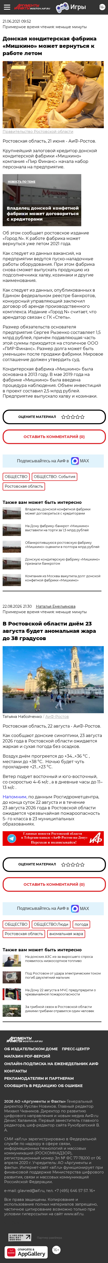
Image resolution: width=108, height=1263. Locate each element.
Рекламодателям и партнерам (39, 1078)
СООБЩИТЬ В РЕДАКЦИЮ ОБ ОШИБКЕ (43, 1085)
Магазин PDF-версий (27, 1056)
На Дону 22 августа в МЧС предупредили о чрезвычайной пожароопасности (60, 992)
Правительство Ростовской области (38, 131)
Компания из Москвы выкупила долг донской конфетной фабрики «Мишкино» (62, 578)
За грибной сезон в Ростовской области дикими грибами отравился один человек (59, 1009)
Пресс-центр (76, 1049)
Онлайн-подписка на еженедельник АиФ (51, 1063)
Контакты (15, 1071)
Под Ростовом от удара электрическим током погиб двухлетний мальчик (63, 975)
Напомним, (15, 796)
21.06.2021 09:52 (17, 21)
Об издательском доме (31, 1049)
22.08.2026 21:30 (17, 606)
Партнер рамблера (49, 1237)
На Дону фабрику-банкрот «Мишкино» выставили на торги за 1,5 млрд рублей (57, 528)
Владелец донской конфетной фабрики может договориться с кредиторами (57, 511)
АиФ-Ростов (57, 716)
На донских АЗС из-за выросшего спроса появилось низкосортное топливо (59, 959)
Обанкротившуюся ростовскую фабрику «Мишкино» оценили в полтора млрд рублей (62, 545)
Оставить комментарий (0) (54, 436)
